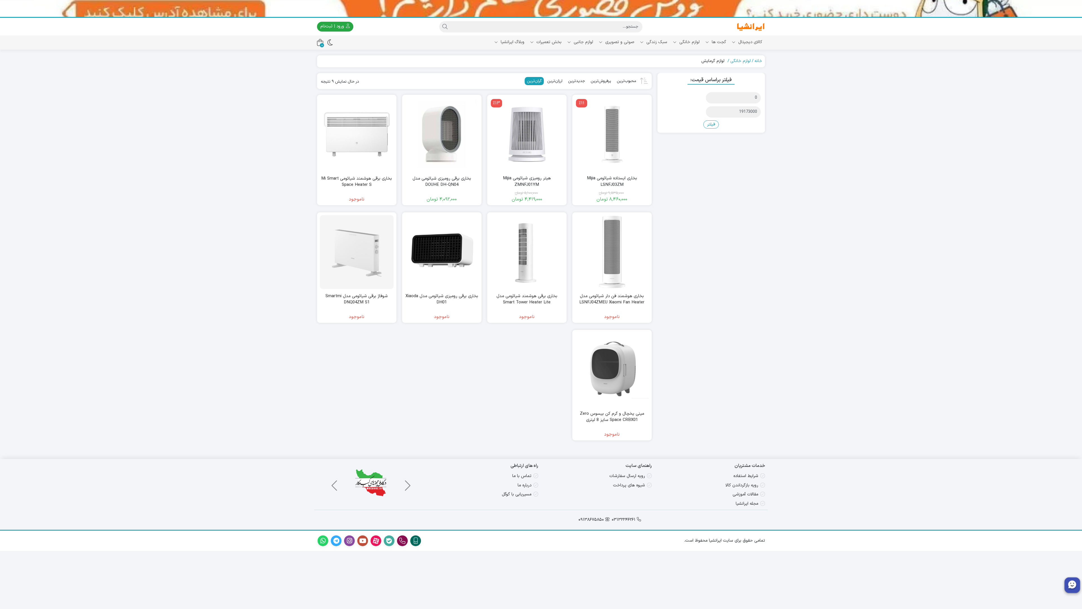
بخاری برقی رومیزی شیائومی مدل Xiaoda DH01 (441, 299)
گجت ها (718, 42)
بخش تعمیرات (548, 42)
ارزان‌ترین (554, 81)
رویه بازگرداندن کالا (742, 485)
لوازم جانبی (582, 42)
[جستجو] (445, 26)
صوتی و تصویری (619, 42)
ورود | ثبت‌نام (332, 26)
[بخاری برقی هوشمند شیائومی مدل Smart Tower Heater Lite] (527, 252)
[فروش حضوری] (541, 8)
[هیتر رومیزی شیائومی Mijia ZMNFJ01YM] (527, 134)
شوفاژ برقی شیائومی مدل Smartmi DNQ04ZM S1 (356, 299)
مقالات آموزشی (745, 494)
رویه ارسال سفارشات (627, 476)
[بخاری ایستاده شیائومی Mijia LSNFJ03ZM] (612, 134)
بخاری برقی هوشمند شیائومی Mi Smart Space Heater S (356, 182)
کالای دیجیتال (749, 42)
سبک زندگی (656, 42)
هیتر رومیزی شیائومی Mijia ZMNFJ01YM (527, 181)
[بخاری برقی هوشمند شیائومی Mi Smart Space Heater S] (357, 134)
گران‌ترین (534, 81)
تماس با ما (521, 476)
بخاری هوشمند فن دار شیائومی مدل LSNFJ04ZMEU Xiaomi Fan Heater (611, 299)
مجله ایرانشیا (747, 503)
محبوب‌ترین (626, 81)
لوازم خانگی (689, 42)
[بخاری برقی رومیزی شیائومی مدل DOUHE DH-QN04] (442, 134)
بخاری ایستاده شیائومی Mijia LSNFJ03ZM (612, 181)
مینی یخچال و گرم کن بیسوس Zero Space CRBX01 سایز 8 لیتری (612, 417)
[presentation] (407, 483)
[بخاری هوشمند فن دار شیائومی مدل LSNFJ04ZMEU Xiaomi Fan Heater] (612, 252)
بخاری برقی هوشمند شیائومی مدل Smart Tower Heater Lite (526, 299)
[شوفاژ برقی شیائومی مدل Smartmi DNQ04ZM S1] (357, 252)
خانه (758, 61)
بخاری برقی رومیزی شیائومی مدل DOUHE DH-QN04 (442, 182)
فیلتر (711, 124)
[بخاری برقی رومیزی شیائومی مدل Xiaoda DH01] (442, 252)
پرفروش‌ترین (601, 81)
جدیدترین (576, 81)
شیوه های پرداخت (629, 485)
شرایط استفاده (745, 476)
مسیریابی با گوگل (516, 494)
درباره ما (524, 485)
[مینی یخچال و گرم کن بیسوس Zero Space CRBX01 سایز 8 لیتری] (612, 370)
